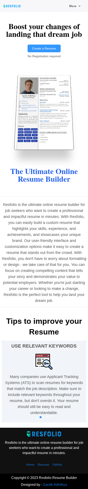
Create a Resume (44, 48)
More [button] (72, 6)
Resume (43, 464)
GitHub (57, 464)
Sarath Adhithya (55, 484)
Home (30, 464)
